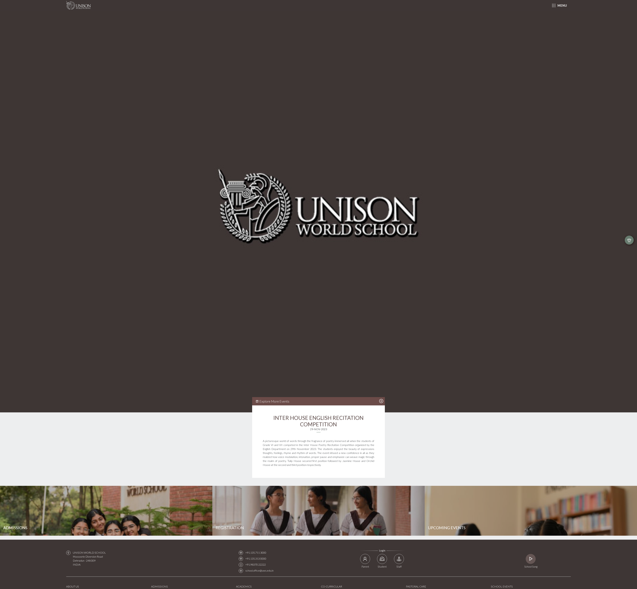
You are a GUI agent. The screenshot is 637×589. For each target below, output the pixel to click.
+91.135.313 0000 (255, 558)
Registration (230, 527)
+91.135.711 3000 (255, 552)
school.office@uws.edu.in (259, 570)
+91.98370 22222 (255, 564)
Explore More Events (274, 401)
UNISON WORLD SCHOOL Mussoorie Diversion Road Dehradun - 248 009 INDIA (89, 558)
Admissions (15, 527)
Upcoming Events (446, 527)
